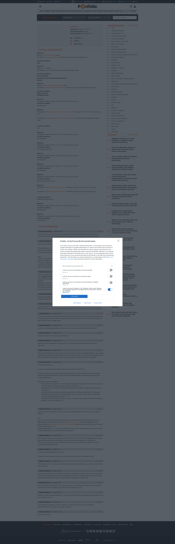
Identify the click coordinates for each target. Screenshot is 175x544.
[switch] (110, 270)
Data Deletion (77, 303)
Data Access (87, 303)
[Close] (119, 241)
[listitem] (87, 266)
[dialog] (87, 272)
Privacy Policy (98, 303)
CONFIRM (74, 296)
